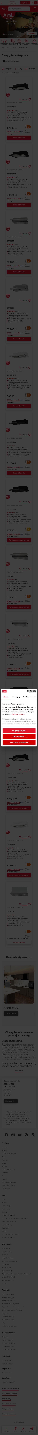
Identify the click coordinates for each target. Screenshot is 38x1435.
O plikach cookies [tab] (29, 697)
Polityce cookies (18, 714)
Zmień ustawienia (18, 736)
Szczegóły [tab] (16, 697)
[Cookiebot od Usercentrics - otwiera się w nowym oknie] (27, 691)
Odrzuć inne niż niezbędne (19, 742)
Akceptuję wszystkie (19, 731)
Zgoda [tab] (6, 697)
